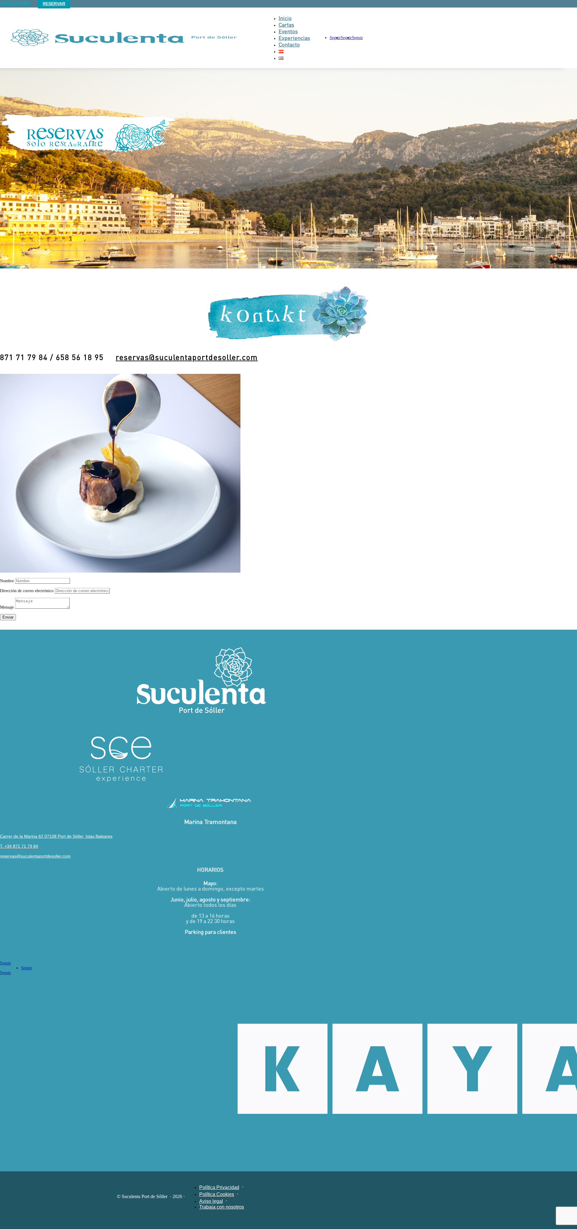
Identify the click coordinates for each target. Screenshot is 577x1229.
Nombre (7, 581)
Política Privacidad (219, 1187)
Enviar (8, 617)
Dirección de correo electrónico (26, 591)
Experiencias (294, 38)
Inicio (285, 18)
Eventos (288, 31)
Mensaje (7, 607)
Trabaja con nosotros (221, 1206)
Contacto (289, 44)
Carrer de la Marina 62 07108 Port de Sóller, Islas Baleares (56, 836)
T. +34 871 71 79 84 (19, 846)
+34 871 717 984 (15, 2)
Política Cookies (216, 1194)
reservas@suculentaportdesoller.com (187, 357)
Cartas (286, 24)
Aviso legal (211, 1201)
